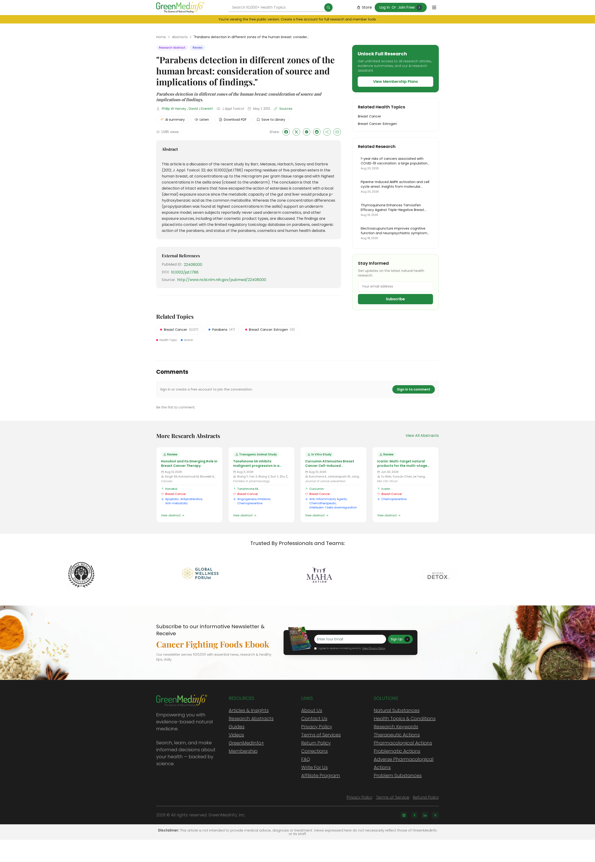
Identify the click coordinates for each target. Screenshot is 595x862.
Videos (236, 735)
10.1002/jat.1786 (184, 272)
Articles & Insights (249, 710)
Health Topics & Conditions (405, 718)
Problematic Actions (397, 751)
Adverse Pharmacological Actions (403, 763)
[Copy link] (327, 132)
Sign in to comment (413, 389)
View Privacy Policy (373, 648)
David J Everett (201, 108)
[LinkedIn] (424, 815)
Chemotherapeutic (322, 503)
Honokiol (171, 489)
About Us (311, 710)
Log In (384, 7)
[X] (435, 815)
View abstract (171, 515)
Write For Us (314, 767)
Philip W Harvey (174, 108)
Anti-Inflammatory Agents (328, 499)
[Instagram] (403, 815)
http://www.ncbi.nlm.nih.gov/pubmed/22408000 (221, 279)
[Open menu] (434, 7)
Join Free (406, 7)
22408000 (193, 264)
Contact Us (314, 718)
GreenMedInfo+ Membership (246, 747)
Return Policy (316, 743)
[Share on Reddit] (317, 132)
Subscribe (395, 299)
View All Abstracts (422, 435)
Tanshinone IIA (247, 489)
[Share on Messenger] (306, 132)
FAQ (305, 759)
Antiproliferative (191, 499)
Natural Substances (397, 710)
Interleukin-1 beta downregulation (333, 507)
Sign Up (397, 639)
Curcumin (316, 489)
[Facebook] (414, 815)
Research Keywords (396, 726)
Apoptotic (172, 499)
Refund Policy (426, 797)
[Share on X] (296, 132)
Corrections (314, 751)
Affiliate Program (320, 775)
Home (161, 37)
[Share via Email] (337, 132)
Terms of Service (392, 797)
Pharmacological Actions (403, 743)
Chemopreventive (249, 503)
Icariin (385, 489)
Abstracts (180, 37)
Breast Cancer (175, 494)
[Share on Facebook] (286, 132)
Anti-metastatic (176, 503)
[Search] (328, 7)
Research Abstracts (251, 718)
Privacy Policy (316, 726)
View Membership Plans (395, 81)
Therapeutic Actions (397, 735)
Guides (237, 726)
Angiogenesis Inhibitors (254, 499)
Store (367, 7)
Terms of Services (321, 735)
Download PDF (235, 119)
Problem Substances (398, 775)
